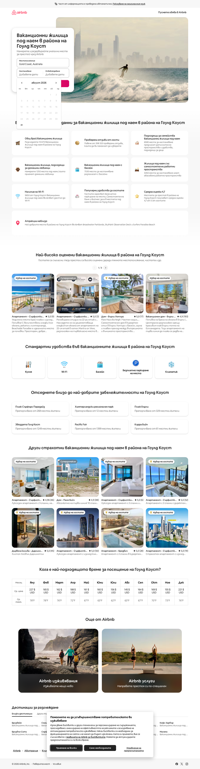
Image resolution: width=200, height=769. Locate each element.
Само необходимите (100, 748)
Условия (57, 764)
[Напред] (105, 267)
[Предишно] (94, 267)
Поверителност (41, 764)
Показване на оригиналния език (129, 4)
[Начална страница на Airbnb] (19, 12)
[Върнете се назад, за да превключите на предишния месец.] (22, 83)
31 (22, 125)
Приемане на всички (66, 748)
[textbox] (30, 74)
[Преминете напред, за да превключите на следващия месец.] (56, 83)
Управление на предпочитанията (134, 749)
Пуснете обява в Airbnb (172, 12)
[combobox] (43, 64)
